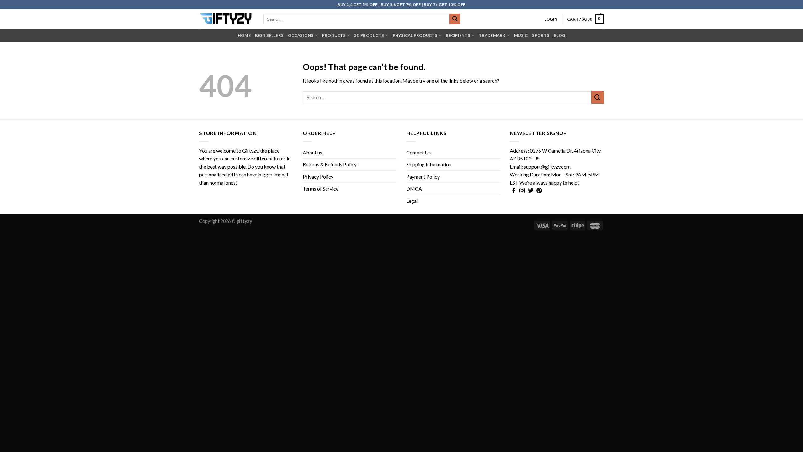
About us (312, 152)
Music (521, 35)
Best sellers (269, 35)
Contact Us (418, 152)
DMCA (414, 188)
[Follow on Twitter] (531, 191)
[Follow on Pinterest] (539, 191)
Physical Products (415, 35)
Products (334, 35)
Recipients (458, 35)
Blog (559, 35)
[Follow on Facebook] (514, 191)
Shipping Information (428, 164)
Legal (412, 201)
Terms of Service (320, 188)
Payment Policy (423, 177)
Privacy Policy (318, 177)
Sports (540, 35)
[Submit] (454, 19)
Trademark (492, 35)
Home (244, 35)
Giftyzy (250, 150)
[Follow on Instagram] (522, 191)
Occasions (300, 35)
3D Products (369, 35)
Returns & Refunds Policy (330, 164)
